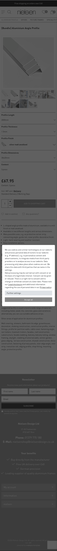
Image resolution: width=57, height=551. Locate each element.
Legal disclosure (15, 284)
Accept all (28, 299)
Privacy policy (45, 287)
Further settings (14, 293)
